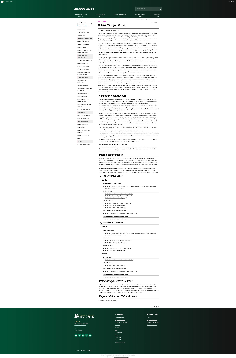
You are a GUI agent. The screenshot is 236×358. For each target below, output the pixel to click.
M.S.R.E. (105, 105)
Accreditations (81, 47)
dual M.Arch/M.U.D (131, 35)
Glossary (79, 138)
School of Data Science (83, 109)
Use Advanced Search (83, 26)
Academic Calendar (82, 124)
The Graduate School (83, 69)
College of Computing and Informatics (84, 89)
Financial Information (83, 66)
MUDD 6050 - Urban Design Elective (115, 205)
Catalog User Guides (83, 135)
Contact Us (118, 337)
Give (116, 330)
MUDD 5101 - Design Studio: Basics (114, 186)
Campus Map (81, 127)
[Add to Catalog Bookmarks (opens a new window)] (152, 22)
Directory (117, 325)
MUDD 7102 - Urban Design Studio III (114, 219)
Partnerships (118, 332)
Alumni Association (120, 317)
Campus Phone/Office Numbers (83, 131)
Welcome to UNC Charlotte (84, 60)
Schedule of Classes (116, 292)
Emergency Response (153, 322)
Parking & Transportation (121, 322)
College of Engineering (83, 96)
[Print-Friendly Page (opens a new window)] (156, 22)
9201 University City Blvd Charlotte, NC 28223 (81, 324)
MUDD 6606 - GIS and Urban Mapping (115, 198)
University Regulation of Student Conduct (83, 73)
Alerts (148, 317)
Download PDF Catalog (83, 115)
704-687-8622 (78, 330)
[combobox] (147, 19)
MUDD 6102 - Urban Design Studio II (114, 207)
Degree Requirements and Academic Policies (84, 51)
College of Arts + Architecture (81, 81)
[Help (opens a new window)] (158, 22)
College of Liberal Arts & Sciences (84, 105)
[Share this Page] (154, 22)
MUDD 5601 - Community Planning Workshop (117, 203)
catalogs (105, 355)
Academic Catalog (84, 8)
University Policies (120, 342)
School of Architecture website (133, 292)
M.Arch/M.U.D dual (103, 87)
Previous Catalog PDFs (83, 118)
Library (117, 327)
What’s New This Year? (83, 32)
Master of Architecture (107, 35)
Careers (117, 335)
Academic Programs (83, 41)
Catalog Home (81, 29)
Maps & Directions (120, 320)
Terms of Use (118, 340)
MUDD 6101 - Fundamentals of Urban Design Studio (119, 194)
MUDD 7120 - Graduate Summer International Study (119, 213)
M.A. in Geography (119, 105)
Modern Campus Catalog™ (121, 357)
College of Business (82, 85)
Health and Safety (152, 325)
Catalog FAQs (81, 35)
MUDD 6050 (115, 286)
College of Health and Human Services (83, 100)
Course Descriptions (83, 44)
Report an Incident (152, 320)
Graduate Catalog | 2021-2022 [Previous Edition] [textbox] (144, 19)
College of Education (83, 93)
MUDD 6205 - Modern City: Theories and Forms (117, 196)
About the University (83, 63)
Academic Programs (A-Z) (112, 30)
